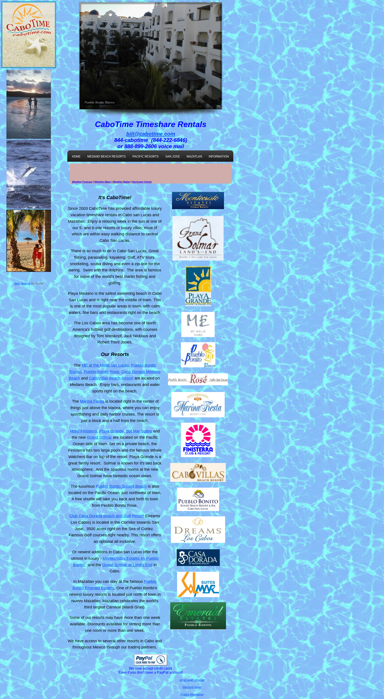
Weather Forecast (82, 181)
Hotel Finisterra (83, 431)
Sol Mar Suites (139, 431)
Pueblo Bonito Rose (101, 372)
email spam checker (192, 680)
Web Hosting (22, 283)
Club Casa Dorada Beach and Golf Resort (106, 516)
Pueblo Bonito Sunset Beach (121, 486)
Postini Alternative (192, 694)
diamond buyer (192, 687)
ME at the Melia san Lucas (105, 365)
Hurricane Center (142, 181)
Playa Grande (111, 431)
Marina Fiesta (92, 401)
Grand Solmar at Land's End (127, 565)
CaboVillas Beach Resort (111, 378)
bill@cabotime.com (150, 134)
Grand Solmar (99, 437)
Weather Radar (121, 181)
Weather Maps (102, 181)
